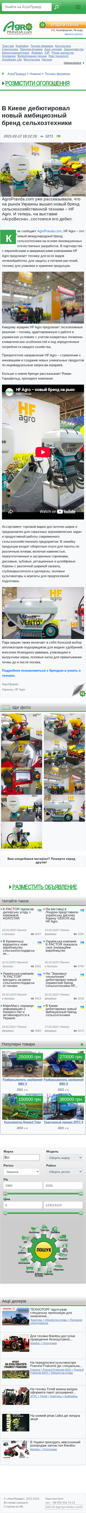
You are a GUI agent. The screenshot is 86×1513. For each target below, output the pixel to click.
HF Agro (20, 689)
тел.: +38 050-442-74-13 (60, 1502)
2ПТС (33, 1396)
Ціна (7, 1199)
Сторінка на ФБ (13, 1506)
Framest (35, 1369)
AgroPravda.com (49, 231)
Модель (52, 1151)
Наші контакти (54, 1498)
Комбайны (71, 1396)
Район (51, 1165)
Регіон (8, 1165)
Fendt (43, 1396)
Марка (8, 1151)
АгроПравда (16, 74)
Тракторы (36, 1320)
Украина (7, 689)
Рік (6, 1179)
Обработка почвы (56, 1320)
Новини (35, 74)
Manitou (35, 1343)
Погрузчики (50, 1343)
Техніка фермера (57, 74)
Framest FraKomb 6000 (57, 1369)
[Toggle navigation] (78, 7)
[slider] (5, 1193)
